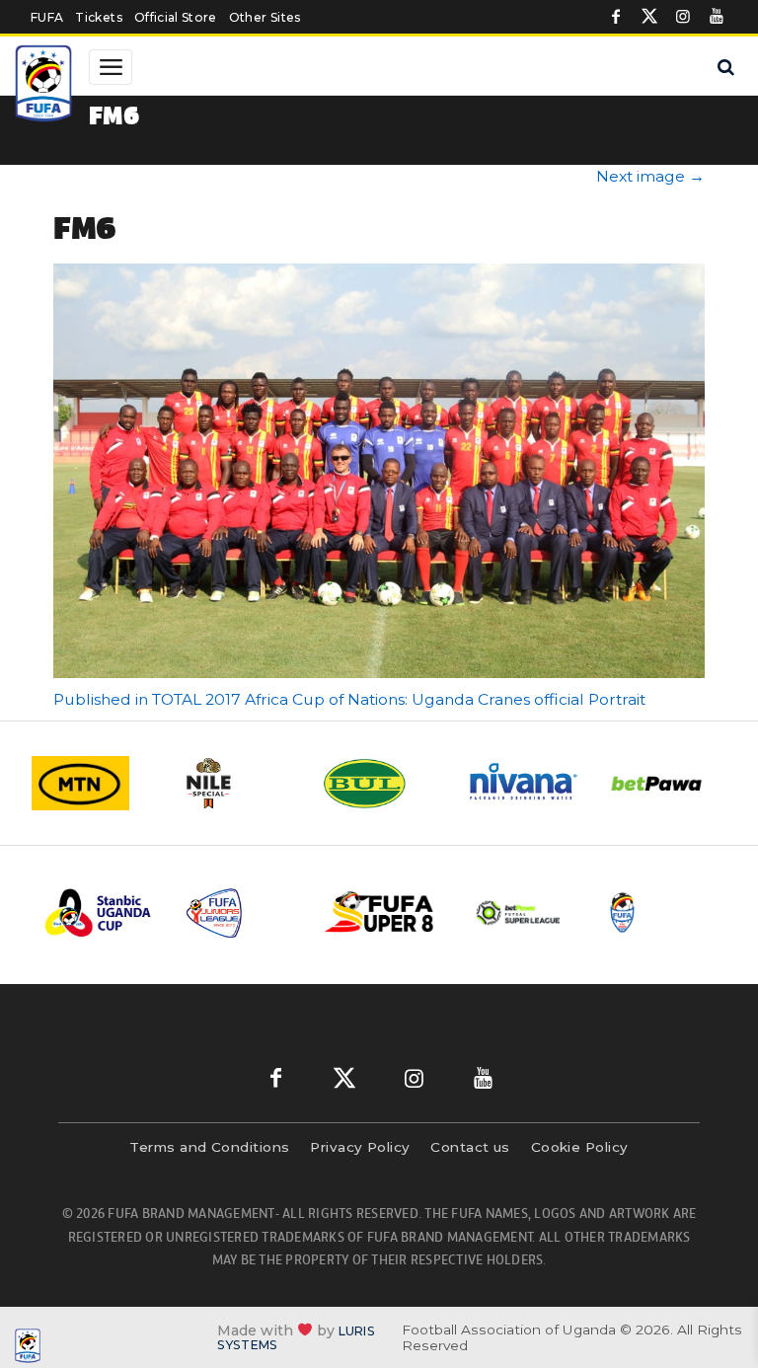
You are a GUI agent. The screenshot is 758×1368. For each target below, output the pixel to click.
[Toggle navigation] (110, 67)
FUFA (47, 17)
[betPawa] (668, 783)
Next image (650, 176)
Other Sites (265, 17)
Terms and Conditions (209, 1147)
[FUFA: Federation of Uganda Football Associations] (45, 85)
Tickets (98, 17)
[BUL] (380, 783)
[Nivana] (524, 783)
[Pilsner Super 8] (380, 913)
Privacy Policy (360, 1147)
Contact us (470, 1147)
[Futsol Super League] (520, 913)
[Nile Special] (236, 783)
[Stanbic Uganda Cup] (99, 912)
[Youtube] (716, 17)
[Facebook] (616, 17)
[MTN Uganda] (92, 783)
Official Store (175, 17)
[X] (649, 17)
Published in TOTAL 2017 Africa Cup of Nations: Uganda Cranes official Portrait (349, 699)
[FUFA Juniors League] (240, 912)
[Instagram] (683, 17)
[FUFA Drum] (660, 912)
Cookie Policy (580, 1147)
